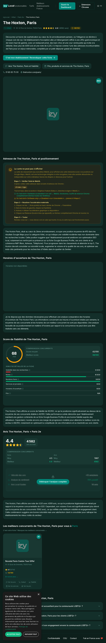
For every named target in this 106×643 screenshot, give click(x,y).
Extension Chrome (86, 6)
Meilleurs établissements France (43, 6)
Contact (23, 582)
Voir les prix (27, 586)
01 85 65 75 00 (12, 72)
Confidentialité (54, 638)
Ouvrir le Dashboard (66, 6)
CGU (65, 638)
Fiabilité (33, 582)
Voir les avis (12, 582)
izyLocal (6, 17)
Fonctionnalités (20, 6)
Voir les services (13, 586)
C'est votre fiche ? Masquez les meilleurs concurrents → (25, 530)
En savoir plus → (11, 577)
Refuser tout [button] (31, 634)
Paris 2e (21, 17)
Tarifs (31, 6)
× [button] (38, 594)
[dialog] (22, 616)
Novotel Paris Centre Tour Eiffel (19, 561)
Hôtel (14, 17)
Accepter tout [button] (13, 634)
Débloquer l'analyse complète (53, 482)
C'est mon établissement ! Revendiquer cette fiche (29, 58)
